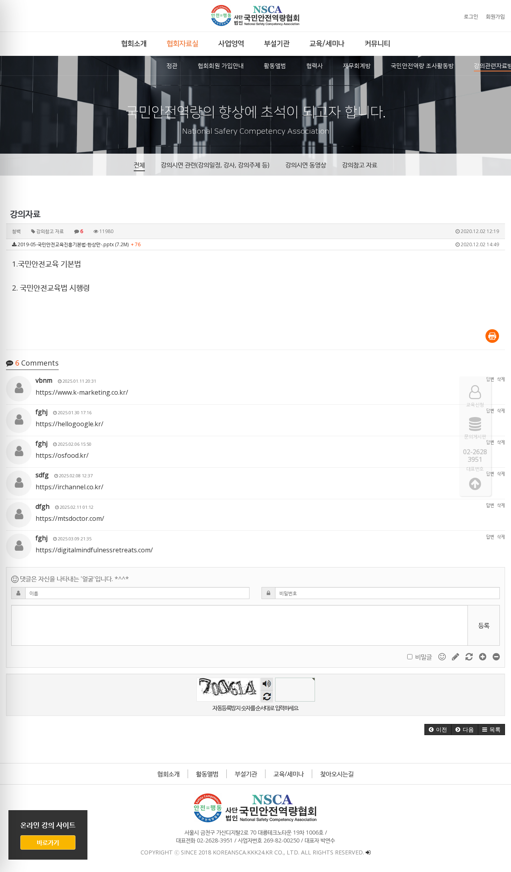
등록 (483, 625)
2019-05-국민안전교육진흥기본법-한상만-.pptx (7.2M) (257, 244)
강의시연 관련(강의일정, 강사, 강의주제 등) (215, 164)
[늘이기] (483, 656)
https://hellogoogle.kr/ (69, 423)
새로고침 (267, 696)
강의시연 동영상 (305, 164)
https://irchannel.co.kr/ (69, 486)
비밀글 (423, 657)
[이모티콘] (442, 656)
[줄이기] (496, 656)
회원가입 (495, 16)
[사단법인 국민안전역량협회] (255, 16)
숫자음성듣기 (266, 684)
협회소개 (168, 773)
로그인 (471, 16)
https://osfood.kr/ (62, 455)
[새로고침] (469, 656)
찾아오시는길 (337, 773)
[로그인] (368, 852)
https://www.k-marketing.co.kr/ (82, 392)
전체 (139, 164)
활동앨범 (207, 773)
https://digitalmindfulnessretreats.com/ (94, 550)
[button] (438, 729)
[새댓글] (456, 656)
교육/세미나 (288, 773)
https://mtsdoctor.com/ (70, 518)
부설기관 (246, 773)
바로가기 (48, 842)
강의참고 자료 (359, 164)
